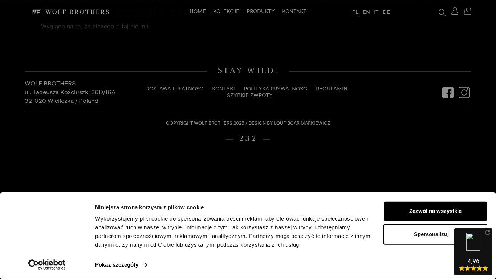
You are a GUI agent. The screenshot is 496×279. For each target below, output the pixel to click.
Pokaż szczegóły (116, 265)
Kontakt (294, 11)
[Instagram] (464, 92)
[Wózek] (465, 11)
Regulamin (331, 89)
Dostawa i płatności (175, 89)
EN (366, 12)
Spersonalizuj (431, 234)
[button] (442, 12)
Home (198, 11)
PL (355, 12)
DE (386, 12)
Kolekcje (226, 11)
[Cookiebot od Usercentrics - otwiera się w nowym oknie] (47, 264)
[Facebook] (447, 92)
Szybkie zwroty (250, 95)
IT (376, 12)
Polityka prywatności (276, 89)
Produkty (261, 11)
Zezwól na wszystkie (435, 211)
